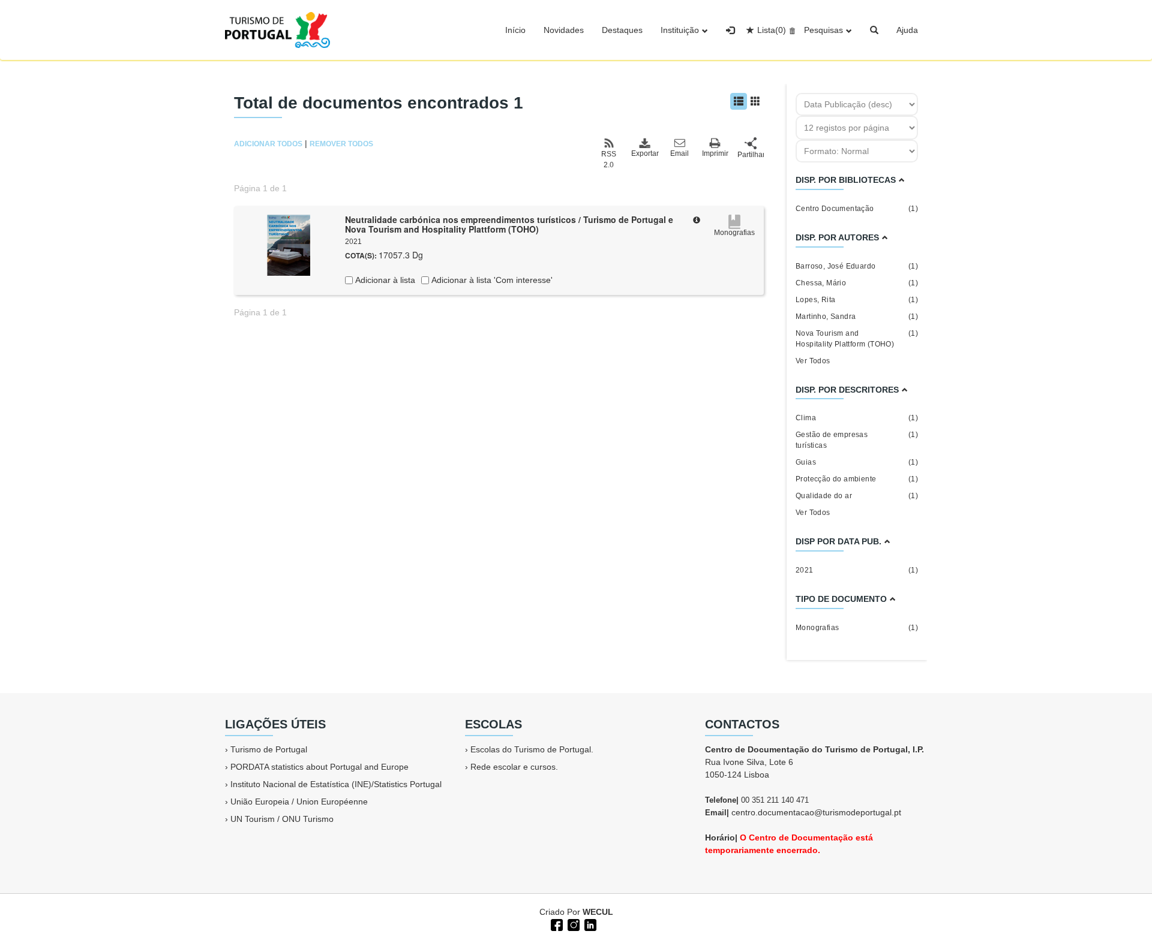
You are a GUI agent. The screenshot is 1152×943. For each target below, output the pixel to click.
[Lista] (738, 101)
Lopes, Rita (857, 300)
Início (515, 30)
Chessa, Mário (857, 283)
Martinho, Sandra (857, 316)
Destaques (622, 30)
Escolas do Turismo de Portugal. (531, 749)
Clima (857, 418)
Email (679, 153)
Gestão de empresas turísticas (857, 440)
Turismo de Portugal (268, 749)
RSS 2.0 (608, 159)
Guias (857, 462)
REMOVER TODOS (341, 144)
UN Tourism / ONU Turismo (282, 819)
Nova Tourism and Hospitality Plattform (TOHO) (857, 338)
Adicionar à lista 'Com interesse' (491, 280)
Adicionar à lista (384, 280)
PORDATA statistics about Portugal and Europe (319, 767)
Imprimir (715, 153)
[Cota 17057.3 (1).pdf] (288, 244)
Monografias (857, 627)
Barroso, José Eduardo (857, 266)
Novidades (564, 30)
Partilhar (750, 154)
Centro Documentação (857, 208)
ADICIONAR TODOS (268, 144)
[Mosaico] (755, 101)
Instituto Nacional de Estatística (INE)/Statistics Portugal (336, 784)
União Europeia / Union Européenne (299, 801)
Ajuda (907, 30)
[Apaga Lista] (790, 30)
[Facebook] (555, 924)
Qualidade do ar (857, 496)
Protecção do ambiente (857, 479)
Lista (771, 30)
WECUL (598, 912)
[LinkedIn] (589, 924)
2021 (857, 570)
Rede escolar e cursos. (514, 767)
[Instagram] (572, 924)
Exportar (644, 153)
